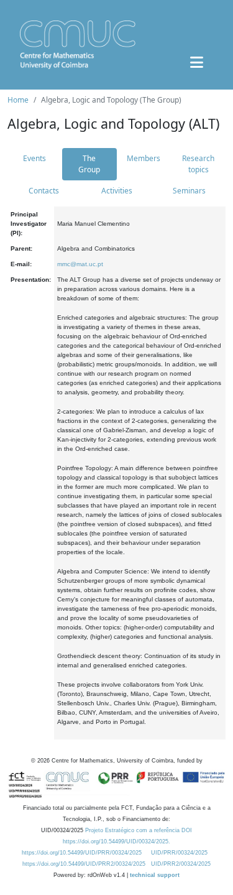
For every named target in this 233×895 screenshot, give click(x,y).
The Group (89, 164)
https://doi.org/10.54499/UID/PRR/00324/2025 (82, 853)
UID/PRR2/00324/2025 (181, 864)
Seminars (189, 190)
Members (143, 158)
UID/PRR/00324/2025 (179, 853)
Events (34, 158)
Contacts (44, 190)
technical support (155, 875)
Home (18, 100)
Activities (116, 190)
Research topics (198, 164)
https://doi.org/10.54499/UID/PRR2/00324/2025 (83, 864)
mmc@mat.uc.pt (80, 264)
